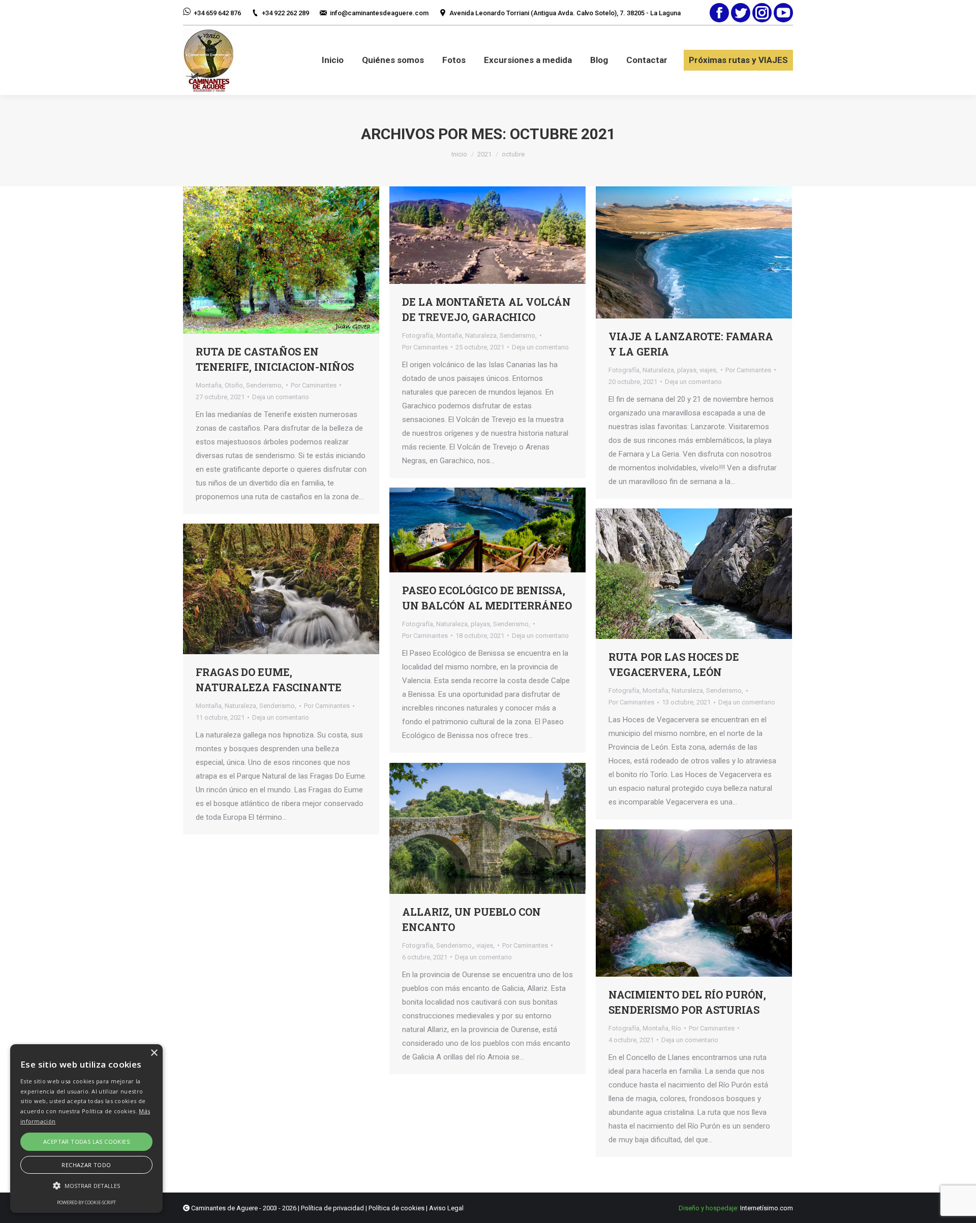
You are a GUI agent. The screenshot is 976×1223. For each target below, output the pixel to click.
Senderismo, (264, 385)
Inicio (459, 154)
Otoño (234, 385)
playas (686, 370)
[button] (86, 1186)
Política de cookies (396, 1208)
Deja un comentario (280, 397)
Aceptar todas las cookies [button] (86, 1141)
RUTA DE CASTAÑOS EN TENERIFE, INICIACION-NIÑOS (275, 359)
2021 (484, 154)
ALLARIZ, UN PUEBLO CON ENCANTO (471, 919)
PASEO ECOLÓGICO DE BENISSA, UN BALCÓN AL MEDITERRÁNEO (487, 598)
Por (314, 385)
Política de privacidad (332, 1208)
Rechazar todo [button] (86, 1165)
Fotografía (417, 335)
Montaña (209, 385)
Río (676, 1028)
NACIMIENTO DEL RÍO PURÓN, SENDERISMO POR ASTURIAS (687, 1002)
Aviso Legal (446, 1208)
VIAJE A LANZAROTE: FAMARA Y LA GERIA (690, 344)
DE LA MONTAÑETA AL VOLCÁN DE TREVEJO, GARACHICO (486, 309)
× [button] (154, 1053)
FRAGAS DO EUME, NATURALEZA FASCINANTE (269, 679)
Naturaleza (481, 335)
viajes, (708, 370)
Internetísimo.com (766, 1208)
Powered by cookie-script (86, 1202)
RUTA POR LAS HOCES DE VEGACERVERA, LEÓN (673, 664)
